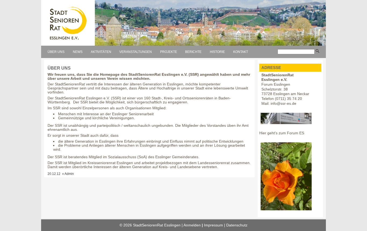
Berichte (193, 52)
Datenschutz (236, 225)
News (77, 52)
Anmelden (192, 225)
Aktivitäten (101, 52)
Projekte (168, 52)
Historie (217, 52)
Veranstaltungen (135, 52)
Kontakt (240, 52)
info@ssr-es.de (283, 104)
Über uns (56, 52)
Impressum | (215, 225)
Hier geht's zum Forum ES (281, 133)
